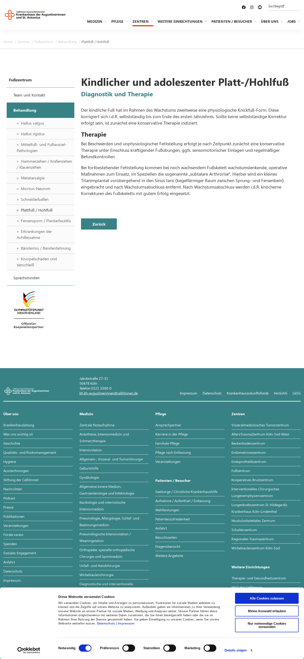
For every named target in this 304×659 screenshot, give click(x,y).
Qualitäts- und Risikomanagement (29, 452)
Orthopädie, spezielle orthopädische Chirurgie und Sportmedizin (107, 553)
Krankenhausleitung (18, 425)
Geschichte (11, 443)
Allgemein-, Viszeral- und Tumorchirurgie (111, 459)
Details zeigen (236, 650)
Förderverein (13, 534)
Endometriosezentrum (248, 452)
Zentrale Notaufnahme (96, 425)
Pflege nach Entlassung (173, 452)
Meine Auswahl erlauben (267, 611)
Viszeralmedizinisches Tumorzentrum (260, 425)
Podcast (9, 498)
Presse (8, 507)
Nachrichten (12, 489)
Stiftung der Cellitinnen (21, 479)
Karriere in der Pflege (171, 434)
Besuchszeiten (166, 537)
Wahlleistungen (167, 509)
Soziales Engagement (19, 552)
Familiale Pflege (167, 443)
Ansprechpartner (168, 425)
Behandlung (67, 41)
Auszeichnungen (16, 470)
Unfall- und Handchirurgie (99, 565)
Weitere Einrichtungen (180, 21)
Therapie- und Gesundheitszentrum (258, 578)
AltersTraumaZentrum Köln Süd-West (260, 434)
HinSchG (280, 393)
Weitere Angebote (169, 555)
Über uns (269, 21)
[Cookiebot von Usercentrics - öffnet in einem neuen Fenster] (28, 650)
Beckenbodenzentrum (248, 443)
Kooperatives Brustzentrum (252, 479)
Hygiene (9, 461)
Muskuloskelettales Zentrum (253, 520)
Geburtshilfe (88, 468)
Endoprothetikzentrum (248, 461)
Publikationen (13, 516)
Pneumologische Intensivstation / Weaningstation (105, 537)
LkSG (297, 393)
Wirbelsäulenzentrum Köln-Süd (255, 548)
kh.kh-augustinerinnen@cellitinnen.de (108, 393)
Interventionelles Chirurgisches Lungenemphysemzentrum (255, 492)
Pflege (117, 21)
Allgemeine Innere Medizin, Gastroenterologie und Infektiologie (106, 489)
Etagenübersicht (167, 546)
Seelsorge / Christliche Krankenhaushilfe (186, 491)
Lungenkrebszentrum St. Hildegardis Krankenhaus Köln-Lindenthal (259, 508)
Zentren (140, 21)
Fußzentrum (44, 41)
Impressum (126, 623)
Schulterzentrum (244, 529)
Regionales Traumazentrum (252, 538)
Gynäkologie (89, 477)
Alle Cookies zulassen (267, 598)
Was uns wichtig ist (18, 434)
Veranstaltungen (15, 525)
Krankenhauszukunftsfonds (248, 393)
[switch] (128, 648)
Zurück (98, 224)
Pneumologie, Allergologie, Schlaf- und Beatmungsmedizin (109, 521)
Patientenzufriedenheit (172, 519)
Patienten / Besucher (231, 21)
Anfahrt (9, 562)
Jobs (291, 21)
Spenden (10, 543)
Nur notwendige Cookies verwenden (267, 625)
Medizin (94, 21)
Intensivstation (90, 450)
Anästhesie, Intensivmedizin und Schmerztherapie (104, 437)
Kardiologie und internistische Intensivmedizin (102, 505)
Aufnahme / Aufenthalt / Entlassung (182, 500)
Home (8, 41)
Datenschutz (106, 623)
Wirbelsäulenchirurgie (96, 574)
